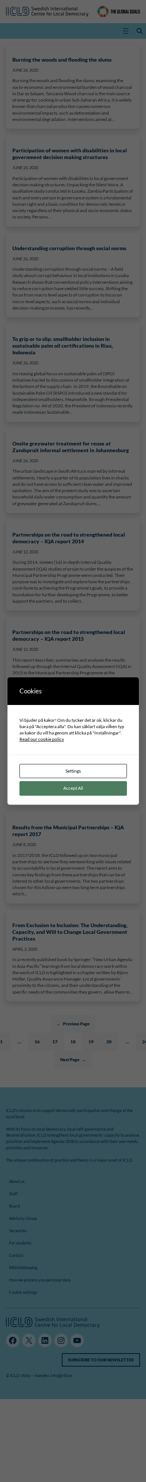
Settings (73, 770)
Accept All (73, 788)
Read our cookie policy (41, 739)
